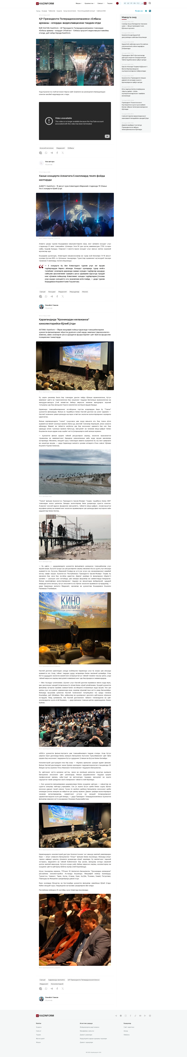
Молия (85, 292)
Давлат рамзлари (86, 1035)
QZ (128, 3)
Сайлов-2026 (101, 11)
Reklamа (126, 1035)
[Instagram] (40, 153)
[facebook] (130, 1016)
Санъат (42, 292)
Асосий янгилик (46, 148)
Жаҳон (38, 1042)
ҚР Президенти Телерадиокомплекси (83, 980)
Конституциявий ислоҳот (86, 11)
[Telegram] (51, 153)
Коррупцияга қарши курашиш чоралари (93, 1038)
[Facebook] (57, 153)
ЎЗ (145, 3)
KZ (125, 3)
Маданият (60, 148)
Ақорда (44, 11)
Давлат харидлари (86, 1042)
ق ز (142, 3)
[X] (62, 153)
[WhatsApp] (46, 153)
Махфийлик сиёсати (87, 1031)
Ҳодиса (59, 11)
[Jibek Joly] (139, 11)
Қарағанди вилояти (56, 980)
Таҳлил (109, 3)
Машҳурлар (74, 292)
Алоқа (126, 1031)
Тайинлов (51, 11)
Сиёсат (38, 1031)
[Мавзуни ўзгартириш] (118, 3)
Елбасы (71, 148)
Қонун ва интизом (69, 11)
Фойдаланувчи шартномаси (89, 1027)
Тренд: (38, 11)
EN (134, 3)
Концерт (51, 292)
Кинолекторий (57, 984)
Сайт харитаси (129, 1027)
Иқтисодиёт (40, 1038)
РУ (131, 3)
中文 (138, 3)
